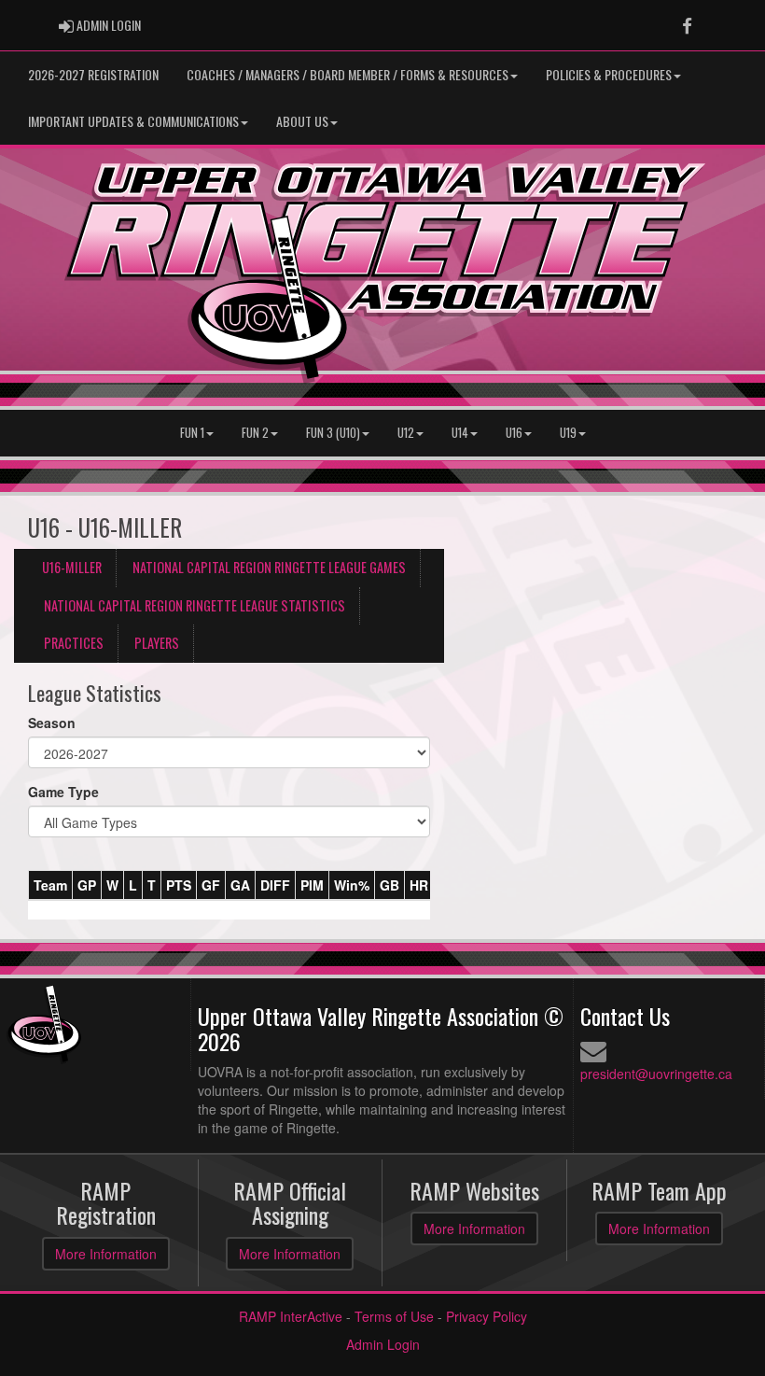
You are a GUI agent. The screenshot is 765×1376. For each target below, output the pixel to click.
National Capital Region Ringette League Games (269, 567)
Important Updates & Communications (133, 121)
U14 (460, 433)
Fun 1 (192, 433)
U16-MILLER (72, 567)
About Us (302, 121)
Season (52, 722)
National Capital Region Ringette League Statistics (194, 605)
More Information (106, 1253)
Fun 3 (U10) (333, 433)
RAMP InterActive (290, 1316)
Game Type (63, 791)
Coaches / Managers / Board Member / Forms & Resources (347, 74)
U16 (514, 433)
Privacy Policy (486, 1316)
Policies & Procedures (609, 74)
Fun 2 (255, 433)
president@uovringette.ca (656, 1073)
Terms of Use (394, 1316)
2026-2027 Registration (93, 74)
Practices (74, 643)
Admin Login (383, 1344)
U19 (568, 433)
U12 (405, 433)
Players (156, 643)
